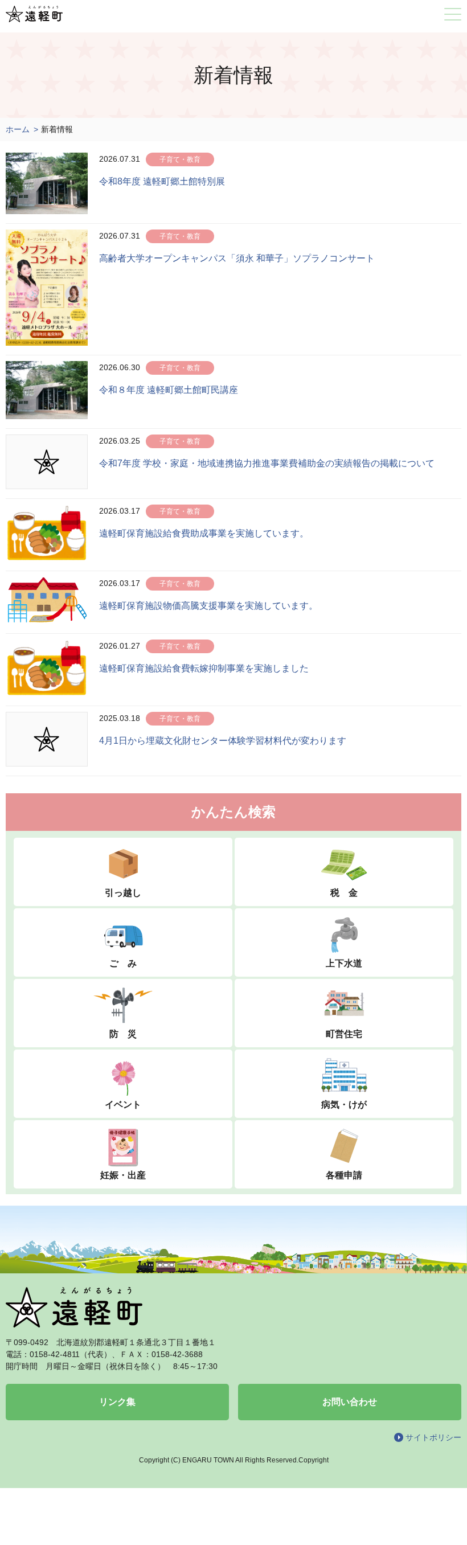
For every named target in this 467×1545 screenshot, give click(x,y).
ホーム (18, 129)
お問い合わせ (349, 1402)
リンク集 (117, 1402)
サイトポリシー (433, 1437)
